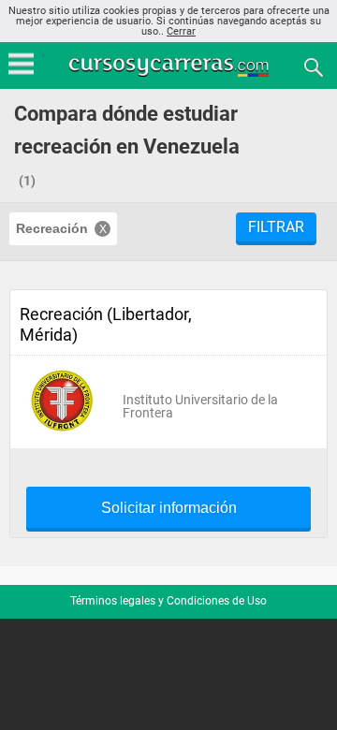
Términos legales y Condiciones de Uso (168, 600)
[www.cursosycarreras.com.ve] (170, 66)
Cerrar (181, 31)
